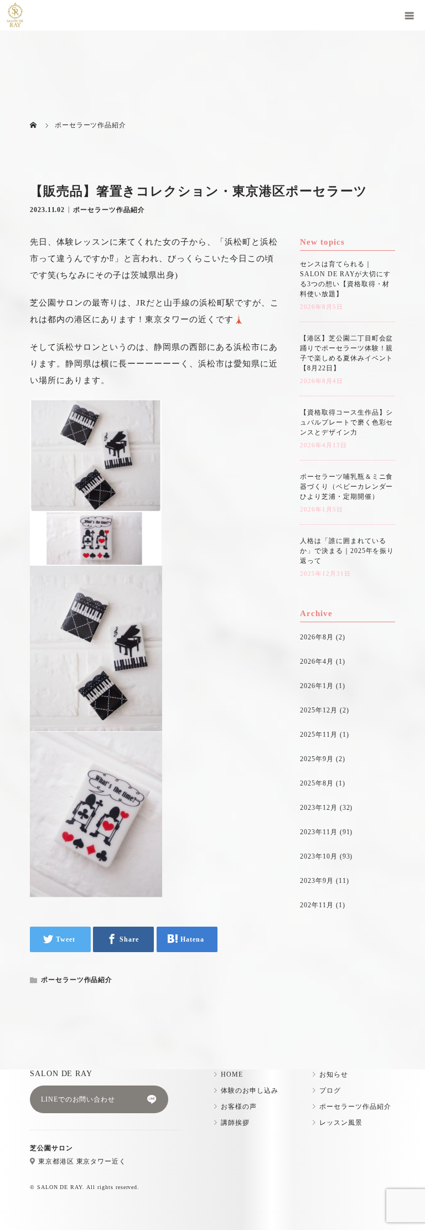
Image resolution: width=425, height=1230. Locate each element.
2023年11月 (319, 832)
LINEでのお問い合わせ (78, 1099)
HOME (232, 1074)
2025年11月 (319, 734)
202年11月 (317, 905)
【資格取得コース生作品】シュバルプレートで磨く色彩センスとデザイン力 (346, 422)
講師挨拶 (235, 1122)
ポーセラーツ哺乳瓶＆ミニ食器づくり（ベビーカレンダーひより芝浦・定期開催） (346, 486)
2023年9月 (317, 881)
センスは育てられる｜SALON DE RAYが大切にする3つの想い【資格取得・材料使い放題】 (345, 279)
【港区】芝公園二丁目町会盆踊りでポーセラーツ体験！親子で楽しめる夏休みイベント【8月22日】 (346, 353)
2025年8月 (317, 783)
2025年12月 (319, 710)
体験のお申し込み (249, 1090)
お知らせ (333, 1074)
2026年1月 (317, 686)
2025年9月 (317, 759)
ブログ (330, 1090)
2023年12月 (319, 808)
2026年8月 (317, 637)
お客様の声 (239, 1106)
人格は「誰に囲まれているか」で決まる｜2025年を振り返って (347, 551)
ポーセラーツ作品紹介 (109, 209)
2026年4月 (317, 661)
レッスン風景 (340, 1122)
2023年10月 (319, 856)
